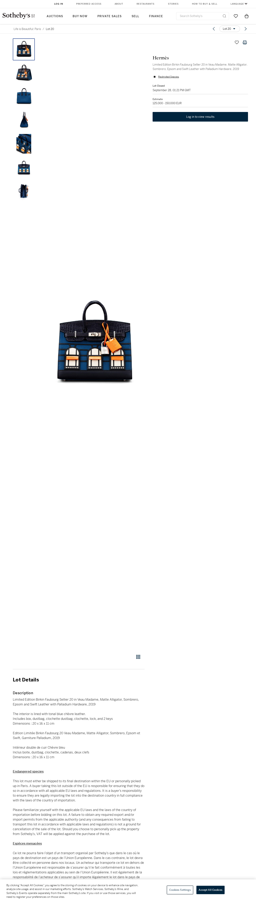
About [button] (119, 4)
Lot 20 (50, 29)
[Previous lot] (214, 29)
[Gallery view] (138, 657)
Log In (58, 4)
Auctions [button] (55, 16)
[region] (128, 890)
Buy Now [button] (80, 16)
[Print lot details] (245, 42)
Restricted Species (168, 76)
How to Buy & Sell (204, 4)
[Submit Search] (224, 16)
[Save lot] (237, 42)
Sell (135, 16)
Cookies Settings (180, 890)
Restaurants (145, 4)
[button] (94, 344)
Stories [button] (173, 4)
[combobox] (202, 16)
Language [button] (237, 4)
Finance (156, 16)
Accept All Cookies (210, 890)
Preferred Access (88, 4)
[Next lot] (246, 29)
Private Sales (109, 16)
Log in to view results (200, 117)
